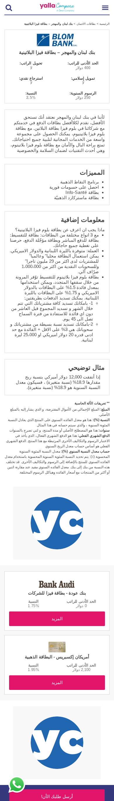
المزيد (57, 618)
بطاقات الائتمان (85, 23)
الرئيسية (104, 23)
